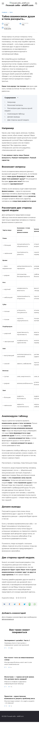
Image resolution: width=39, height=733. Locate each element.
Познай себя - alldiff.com (19, 5)
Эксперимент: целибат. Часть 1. (17, 640)
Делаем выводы (13, 117)
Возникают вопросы (15, 105)
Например (11, 102)
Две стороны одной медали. (18, 120)
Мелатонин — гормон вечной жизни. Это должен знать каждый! (19, 678)
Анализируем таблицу (16, 114)
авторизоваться (8, 619)
